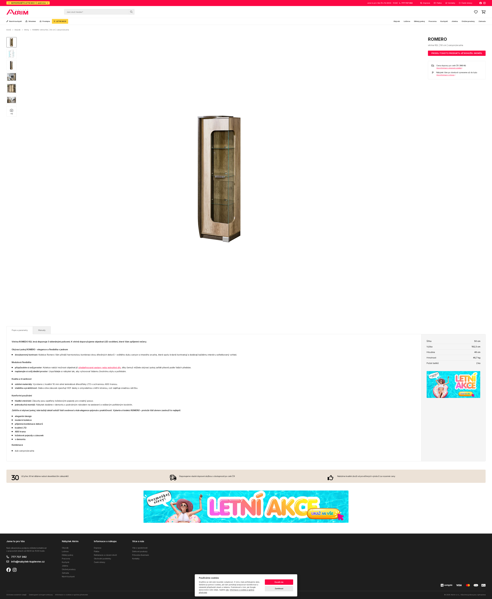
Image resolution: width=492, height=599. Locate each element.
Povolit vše (279, 582)
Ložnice (407, 21)
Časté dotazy (467, 3)
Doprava (426, 3)
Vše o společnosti (139, 548)
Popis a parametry (20, 330)
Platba (439, 3)
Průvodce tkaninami (140, 555)
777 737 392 (19, 556)
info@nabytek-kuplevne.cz (28, 561)
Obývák (396, 21)
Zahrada (482, 21)
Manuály (41, 330)
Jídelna (455, 21)
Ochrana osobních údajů (16, 595)
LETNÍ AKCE (61, 21)
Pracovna (433, 21)
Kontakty (451, 3)
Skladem (32, 21)
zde (227, 590)
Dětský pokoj (419, 21)
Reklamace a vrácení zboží (105, 555)
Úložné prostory (468, 21)
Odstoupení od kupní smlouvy (41, 595)
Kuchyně (444, 21)
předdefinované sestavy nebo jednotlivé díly (99, 367)
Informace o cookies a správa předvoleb (71, 595)
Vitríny (26, 30)
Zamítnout (279, 588)
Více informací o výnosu (445, 75)
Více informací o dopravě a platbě (449, 68)
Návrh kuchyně (15, 21)
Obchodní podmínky (102, 558)
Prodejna (46, 21)
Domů (8, 30)
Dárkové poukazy (139, 551)
